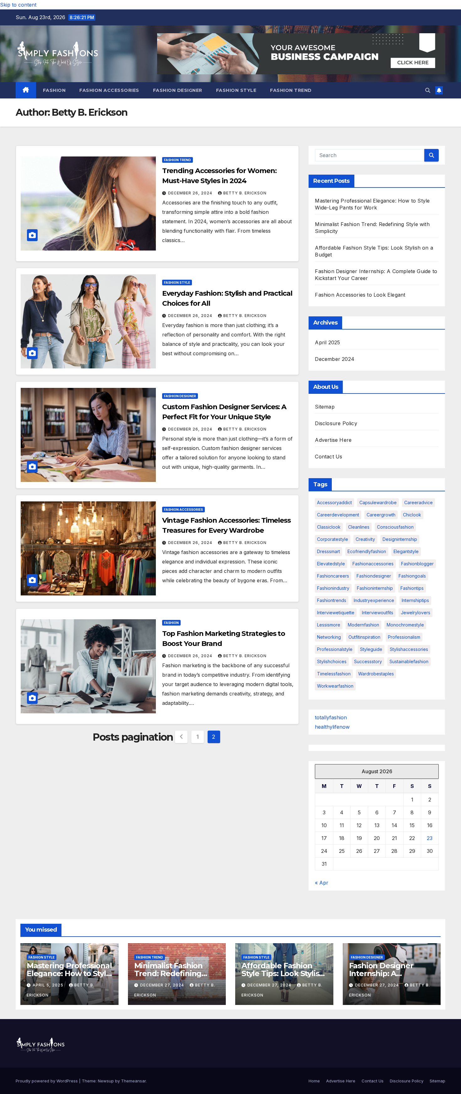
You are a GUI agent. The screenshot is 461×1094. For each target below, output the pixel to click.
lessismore (328, 624)
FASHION (54, 90)
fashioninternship (375, 588)
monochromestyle (405, 624)
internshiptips (415, 600)
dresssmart (328, 551)
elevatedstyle (331, 563)
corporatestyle (332, 539)
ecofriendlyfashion (366, 551)
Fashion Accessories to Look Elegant (360, 295)
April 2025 (327, 342)
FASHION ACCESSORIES (109, 90)
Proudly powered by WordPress (47, 1080)
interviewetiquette (335, 612)
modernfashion (363, 624)
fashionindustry (333, 588)
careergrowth (381, 514)
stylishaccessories (409, 649)
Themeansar (133, 1080)
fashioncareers (333, 576)
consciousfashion (395, 527)
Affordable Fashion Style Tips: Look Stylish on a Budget (282, 973)
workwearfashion (335, 686)
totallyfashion (331, 717)
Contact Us (328, 456)
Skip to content (18, 5)
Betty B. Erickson (245, 193)
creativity (365, 539)
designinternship (400, 539)
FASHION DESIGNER (177, 90)
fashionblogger (417, 563)
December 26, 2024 (191, 193)
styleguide (371, 649)
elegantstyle (406, 551)
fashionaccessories (373, 563)
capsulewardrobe (378, 502)
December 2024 (334, 359)
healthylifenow (332, 727)
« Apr (321, 883)
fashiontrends (331, 600)
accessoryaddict (334, 502)
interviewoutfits (377, 612)
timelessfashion (334, 673)
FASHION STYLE (236, 90)
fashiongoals (412, 576)
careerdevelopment (338, 514)
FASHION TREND (291, 90)
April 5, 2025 (49, 985)
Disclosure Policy (336, 423)
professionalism (404, 637)
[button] (427, 90)
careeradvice (418, 502)
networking (329, 637)
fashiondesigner (374, 576)
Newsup (106, 1080)
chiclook (412, 514)
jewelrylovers (415, 612)
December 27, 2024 (162, 985)
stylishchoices (332, 661)
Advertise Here (333, 440)
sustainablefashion (408, 661)
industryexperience (374, 600)
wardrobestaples (376, 673)
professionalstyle (334, 649)
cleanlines (358, 527)
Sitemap (324, 407)
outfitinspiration (364, 637)
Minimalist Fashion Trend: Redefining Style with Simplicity (170, 973)
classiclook (329, 527)
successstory (368, 661)
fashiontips (412, 588)
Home (314, 1080)
